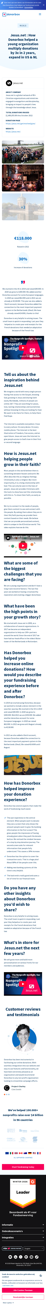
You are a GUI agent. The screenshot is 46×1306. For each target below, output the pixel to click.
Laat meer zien (8, 1285)
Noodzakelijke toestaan (23, 1297)
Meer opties (7, 1303)
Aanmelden (28, 7)
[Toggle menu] (40, 14)
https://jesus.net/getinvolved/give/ (20, 123)
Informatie (7, 1225)
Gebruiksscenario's (12, 1231)
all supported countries (23, 1158)
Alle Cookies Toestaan (23, 1290)
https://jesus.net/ (13, 131)
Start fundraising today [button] (23, 1167)
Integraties (8, 1237)
